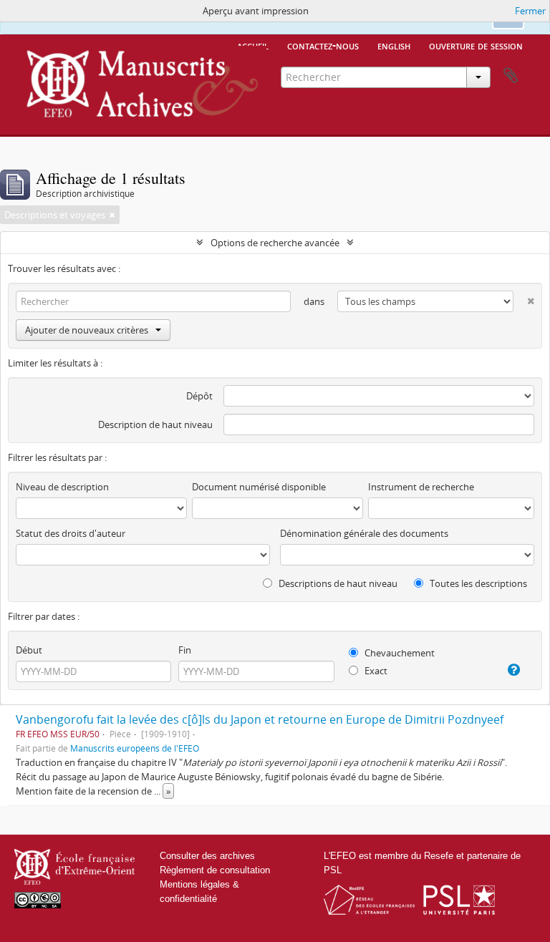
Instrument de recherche (421, 486)
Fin (184, 650)
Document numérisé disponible (259, 486)
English (393, 45)
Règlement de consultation (215, 870)
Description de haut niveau (155, 424)
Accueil (253, 45)
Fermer (530, 10)
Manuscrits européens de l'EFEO (134, 748)
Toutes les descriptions (477, 583)
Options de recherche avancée (275, 242)
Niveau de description (62, 486)
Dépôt (199, 395)
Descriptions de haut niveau (336, 583)
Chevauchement (398, 652)
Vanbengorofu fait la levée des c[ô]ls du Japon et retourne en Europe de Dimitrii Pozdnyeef (259, 719)
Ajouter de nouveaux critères (86, 330)
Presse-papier (511, 76)
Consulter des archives (207, 855)
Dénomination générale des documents (364, 533)
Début (29, 650)
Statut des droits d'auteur (70, 533)
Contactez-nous (323, 45)
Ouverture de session (476, 45)
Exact (374, 670)
